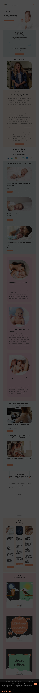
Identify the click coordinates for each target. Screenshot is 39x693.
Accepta (35, 684)
